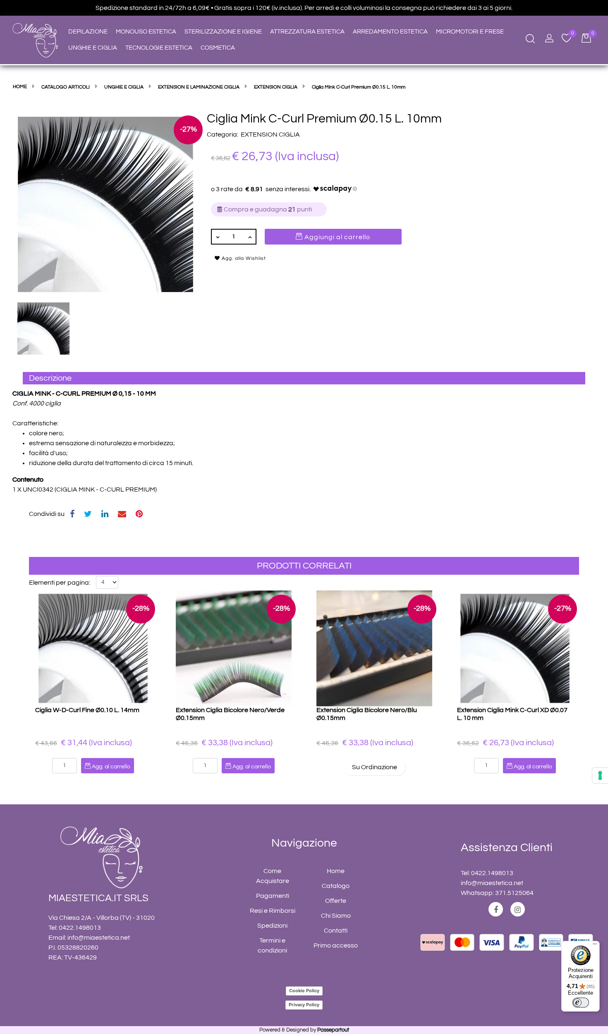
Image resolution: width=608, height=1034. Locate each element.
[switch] (580, 1003)
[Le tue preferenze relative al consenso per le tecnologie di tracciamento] (600, 775)
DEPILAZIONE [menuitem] (88, 32)
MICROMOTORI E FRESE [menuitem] (470, 32)
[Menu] (595, 946)
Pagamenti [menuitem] (272, 895)
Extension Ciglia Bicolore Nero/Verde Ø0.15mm (230, 714)
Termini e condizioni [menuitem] (272, 945)
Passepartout (333, 1030)
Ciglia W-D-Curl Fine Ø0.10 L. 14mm (87, 710)
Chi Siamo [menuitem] (336, 915)
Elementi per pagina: (59, 582)
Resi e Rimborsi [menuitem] (272, 910)
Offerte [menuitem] (335, 900)
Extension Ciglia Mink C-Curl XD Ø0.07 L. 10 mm (512, 714)
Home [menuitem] (336, 871)
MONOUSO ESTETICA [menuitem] (146, 32)
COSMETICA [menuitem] (218, 48)
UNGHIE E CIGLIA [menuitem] (92, 48)
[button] (105, 204)
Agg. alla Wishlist (243, 258)
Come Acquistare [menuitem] (272, 876)
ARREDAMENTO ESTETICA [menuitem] (390, 32)
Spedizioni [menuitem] (272, 925)
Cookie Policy (304, 990)
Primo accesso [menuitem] (336, 945)
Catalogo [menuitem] (335, 886)
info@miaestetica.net (98, 937)
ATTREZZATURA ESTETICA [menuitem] (307, 32)
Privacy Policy (304, 1005)
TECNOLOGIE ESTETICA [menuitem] (158, 48)
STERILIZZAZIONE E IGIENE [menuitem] (223, 32)
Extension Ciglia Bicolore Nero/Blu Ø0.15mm (366, 714)
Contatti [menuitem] (335, 930)
